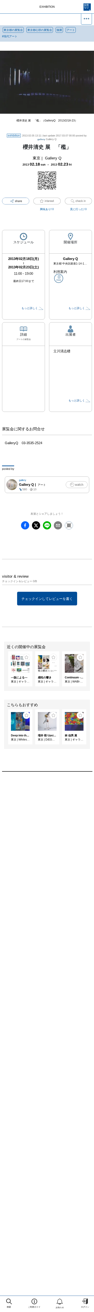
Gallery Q (47, 139)
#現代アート (9, 36)
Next (90, 671)
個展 (59, 30)
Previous (3, 671)
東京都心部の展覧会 (39, 30)
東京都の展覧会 (13, 30)
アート (71, 30)
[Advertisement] (47, 835)
